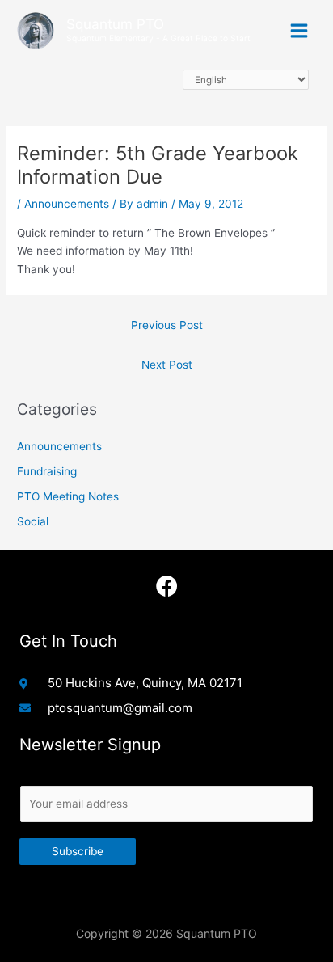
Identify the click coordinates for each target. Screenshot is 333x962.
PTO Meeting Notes (68, 496)
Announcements (66, 203)
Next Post (166, 364)
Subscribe (77, 851)
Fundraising (47, 471)
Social (32, 521)
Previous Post (167, 325)
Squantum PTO (115, 23)
